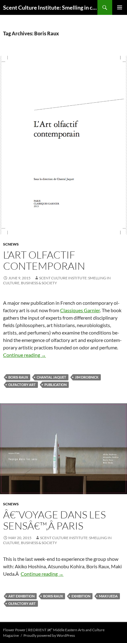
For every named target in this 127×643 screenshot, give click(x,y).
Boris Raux (18, 377)
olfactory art (22, 385)
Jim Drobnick (87, 377)
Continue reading (24, 355)
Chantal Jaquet (51, 377)
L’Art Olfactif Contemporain (44, 260)
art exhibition (21, 596)
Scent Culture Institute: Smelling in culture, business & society (50, 7)
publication (55, 385)
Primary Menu (119, 7)
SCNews (11, 244)
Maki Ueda (108, 596)
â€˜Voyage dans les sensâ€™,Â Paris (54, 520)
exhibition (81, 596)
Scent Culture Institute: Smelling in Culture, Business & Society (57, 280)
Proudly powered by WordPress (49, 635)
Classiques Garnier (80, 310)
